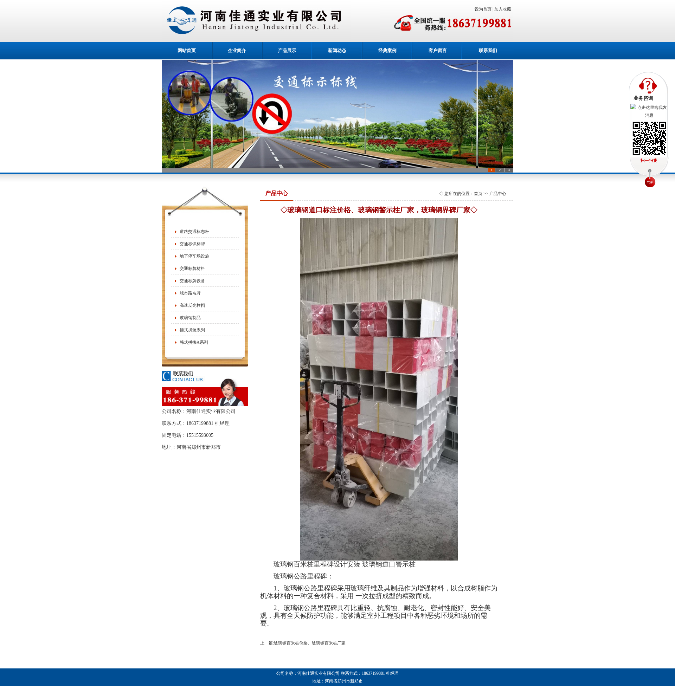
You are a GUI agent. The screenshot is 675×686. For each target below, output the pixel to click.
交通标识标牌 (192, 243)
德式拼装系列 (192, 330)
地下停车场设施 (194, 256)
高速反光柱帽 (192, 305)
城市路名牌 (190, 293)
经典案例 (387, 50)
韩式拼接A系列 (194, 342)
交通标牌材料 (192, 268)
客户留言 (438, 50)
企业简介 (237, 50)
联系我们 (488, 50)
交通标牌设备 (192, 280)
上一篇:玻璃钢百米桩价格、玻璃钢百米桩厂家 (303, 643)
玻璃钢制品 (190, 317)
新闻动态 (337, 50)
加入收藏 (503, 9)
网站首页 (187, 50)
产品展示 (287, 50)
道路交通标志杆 (194, 231)
